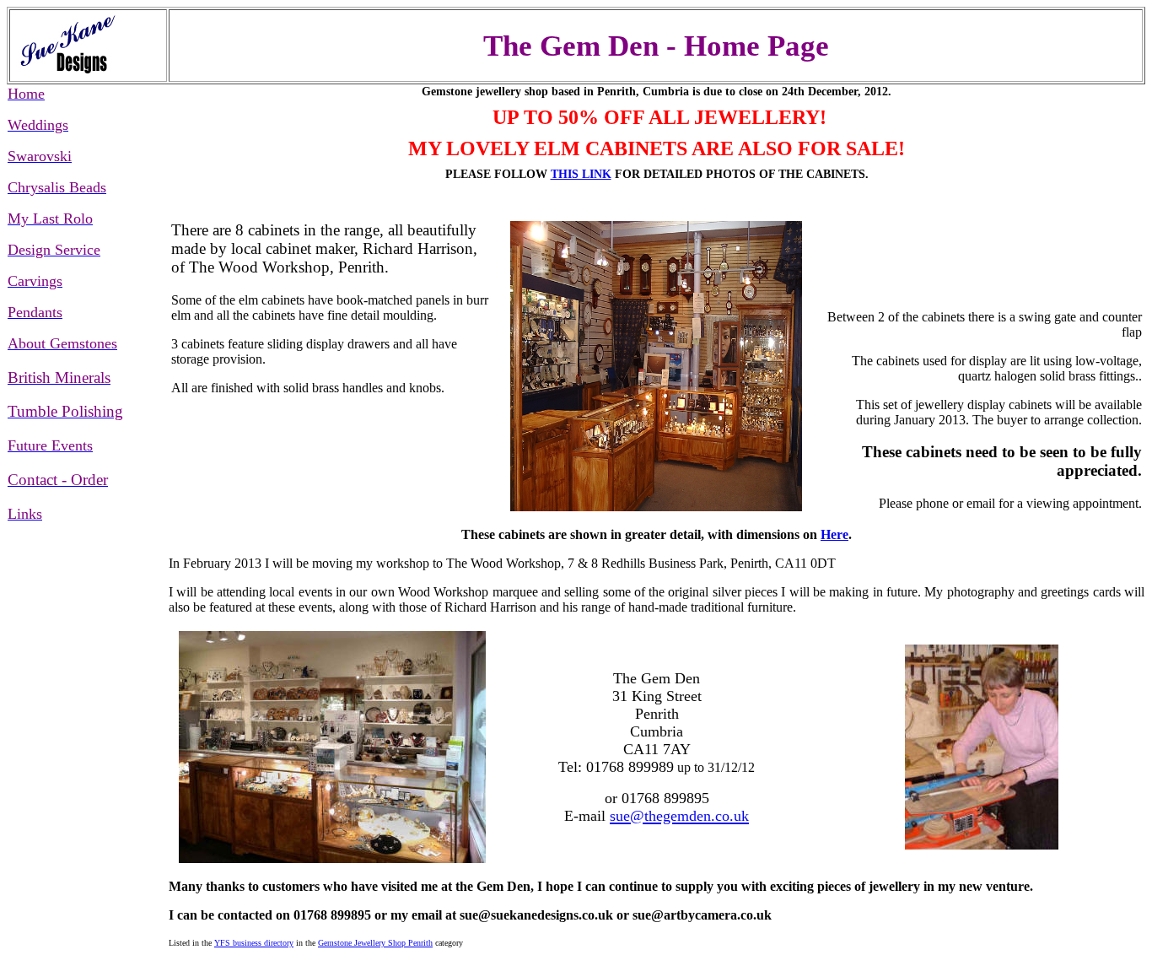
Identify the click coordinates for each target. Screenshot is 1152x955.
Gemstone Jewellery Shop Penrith (375, 942)
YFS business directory (253, 942)
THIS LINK (581, 174)
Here (834, 534)
